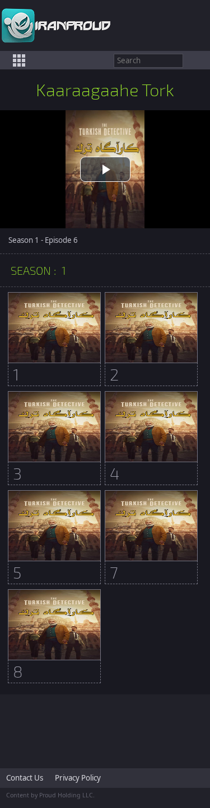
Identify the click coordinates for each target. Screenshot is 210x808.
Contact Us (24, 778)
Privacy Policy (78, 778)
